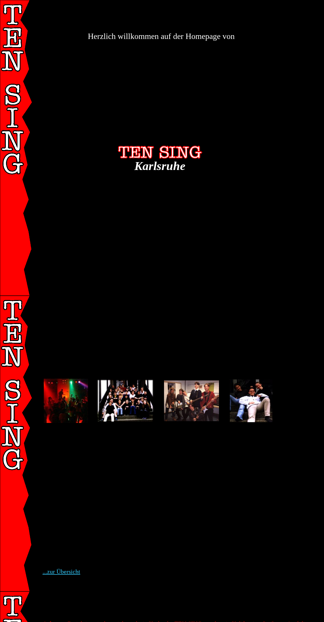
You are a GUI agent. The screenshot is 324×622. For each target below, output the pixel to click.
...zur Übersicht (61, 571)
